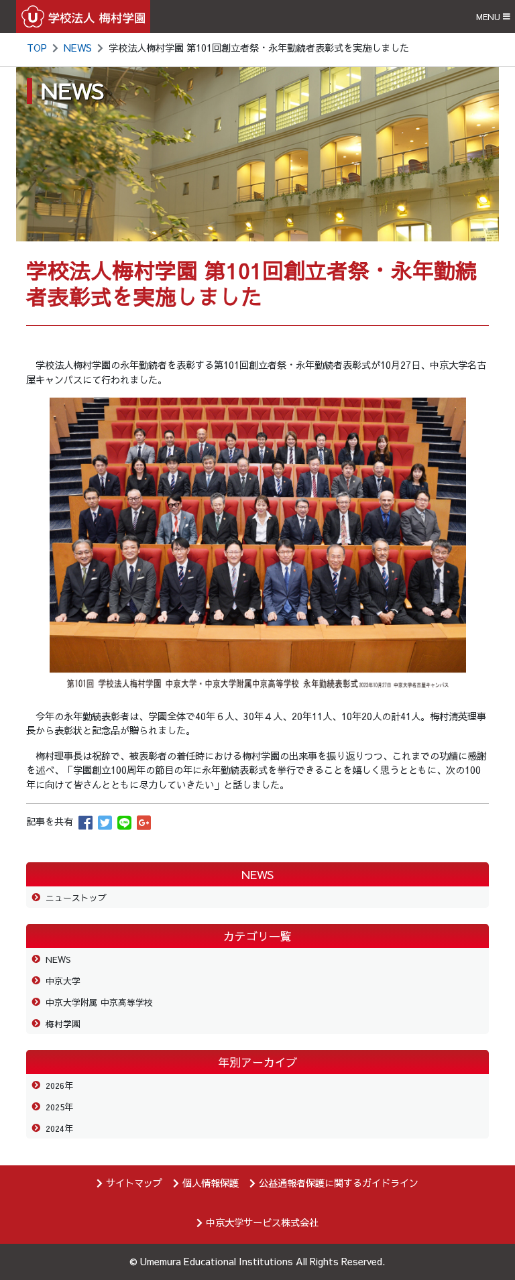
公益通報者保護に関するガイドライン (338, 1182)
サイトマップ (134, 1182)
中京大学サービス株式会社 (262, 1222)
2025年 (59, 1106)
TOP (37, 47)
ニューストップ (76, 897)
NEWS (78, 47)
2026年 (59, 1085)
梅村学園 (63, 1023)
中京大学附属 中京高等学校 (99, 1002)
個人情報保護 (210, 1182)
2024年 (59, 1128)
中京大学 (63, 980)
